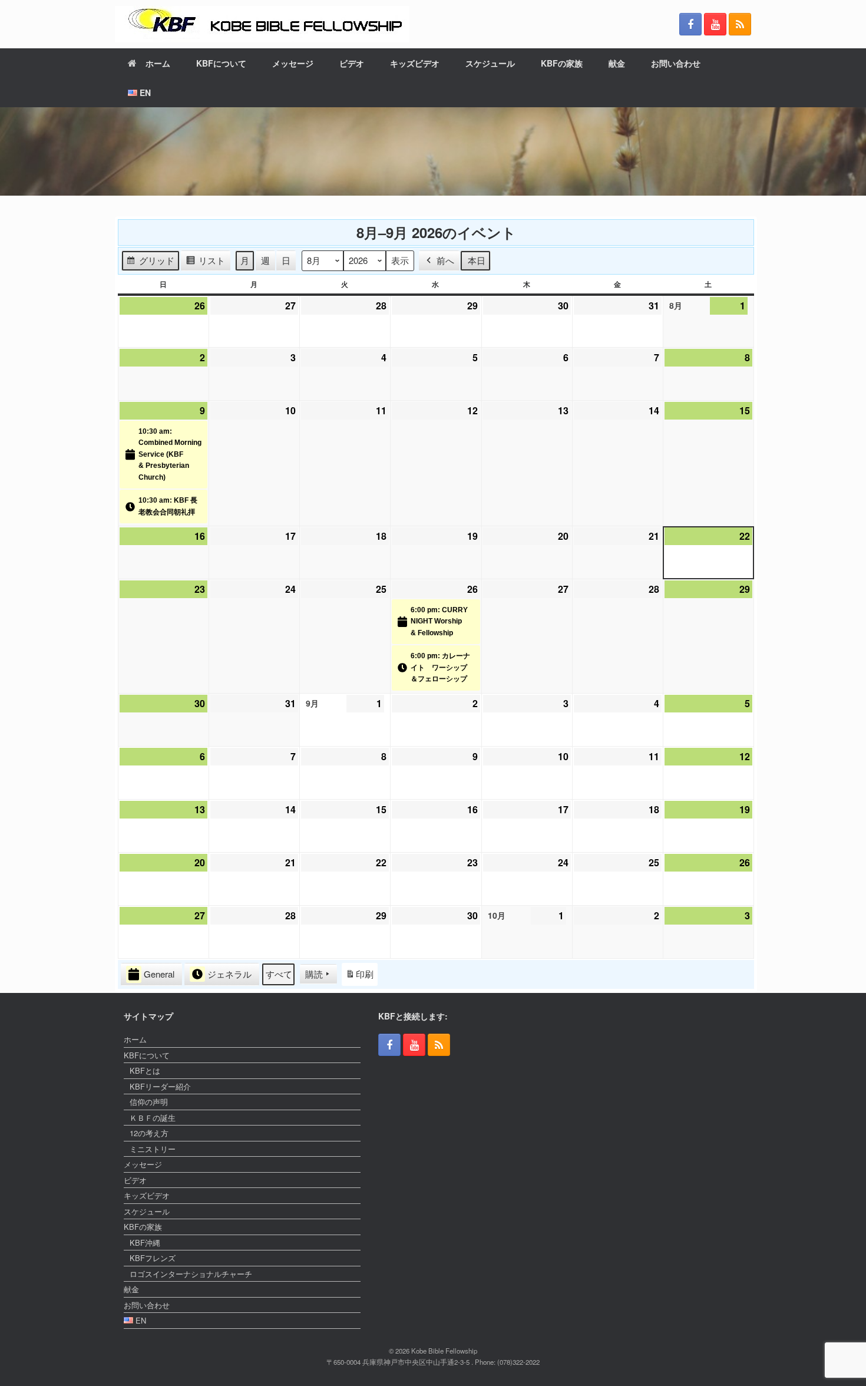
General (159, 974)
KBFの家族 (562, 63)
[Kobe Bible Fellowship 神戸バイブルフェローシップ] (262, 24)
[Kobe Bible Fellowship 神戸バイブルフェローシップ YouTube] (715, 24)
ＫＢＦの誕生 (153, 1117)
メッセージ (292, 63)
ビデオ (351, 63)
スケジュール (490, 63)
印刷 (359, 977)
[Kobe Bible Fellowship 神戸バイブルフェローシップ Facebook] (690, 24)
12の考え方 (149, 1132)
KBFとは (145, 1070)
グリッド (150, 262)
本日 (476, 260)
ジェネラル (229, 974)
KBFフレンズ (153, 1257)
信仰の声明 (149, 1101)
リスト (205, 262)
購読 (314, 974)
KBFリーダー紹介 (160, 1086)
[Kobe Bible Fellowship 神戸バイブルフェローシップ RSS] (740, 24)
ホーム (158, 63)
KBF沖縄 (145, 1242)
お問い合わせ (675, 63)
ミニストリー (153, 1148)
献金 (617, 63)
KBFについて (221, 63)
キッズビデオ (414, 63)
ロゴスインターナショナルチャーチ (191, 1273)
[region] (433, 151)
